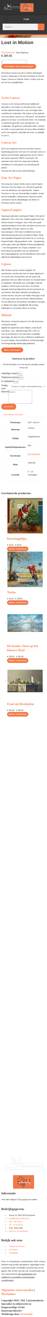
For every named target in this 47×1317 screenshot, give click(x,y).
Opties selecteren (18, 549)
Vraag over (4, 387)
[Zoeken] (41, 27)
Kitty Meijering (34, 454)
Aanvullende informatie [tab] (13, 415)
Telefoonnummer (10, 377)
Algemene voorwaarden (17, 1290)
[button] (5, 19)
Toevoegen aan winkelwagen (18, 66)
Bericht (5, 391)
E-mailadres (7, 381)
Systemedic (26, 1314)
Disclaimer (8, 1294)
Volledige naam (9, 373)
